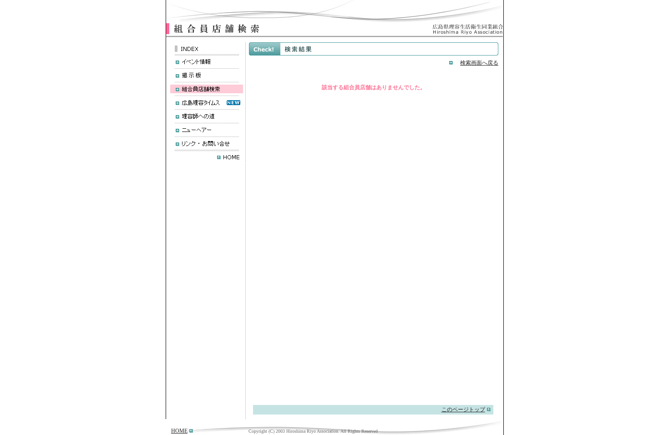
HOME (179, 431)
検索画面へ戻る (479, 63)
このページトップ (463, 409)
